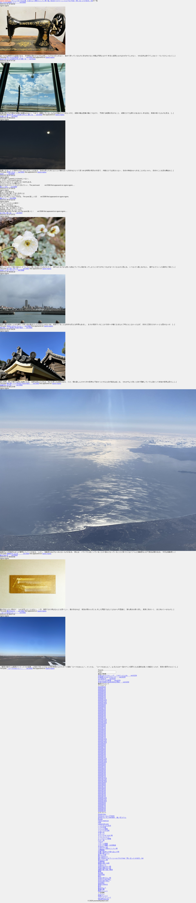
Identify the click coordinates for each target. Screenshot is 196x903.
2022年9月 (102, 763)
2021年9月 (102, 783)
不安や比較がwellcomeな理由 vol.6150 (113, 682)
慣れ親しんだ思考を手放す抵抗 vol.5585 (16, 328)
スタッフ (101, 834)
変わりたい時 (103, 860)
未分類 (100, 873)
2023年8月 (102, 746)
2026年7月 (102, 688)
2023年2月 (102, 755)
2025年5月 (102, 711)
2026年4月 (102, 693)
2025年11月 (102, 701)
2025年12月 (102, 700)
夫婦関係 (101, 861)
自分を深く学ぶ (103, 881)
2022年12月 (102, 759)
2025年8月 (102, 706)
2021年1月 (102, 796)
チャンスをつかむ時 (105, 835)
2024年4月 (102, 732)
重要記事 (101, 889)
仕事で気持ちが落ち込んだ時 (108, 852)
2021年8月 (102, 785)
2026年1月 (102, 698)
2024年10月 (102, 723)
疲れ (99, 876)
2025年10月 (102, 703)
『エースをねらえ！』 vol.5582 (13, 613)
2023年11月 (102, 741)
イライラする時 (103, 830)
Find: (100, 672)
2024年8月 (102, 726)
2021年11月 (102, 780)
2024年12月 (102, 719)
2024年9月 (102, 724)
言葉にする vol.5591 (9, 116)
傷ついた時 (102, 855)
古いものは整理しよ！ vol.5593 (13, 2)
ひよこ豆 (101, 840)
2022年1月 (102, 777)
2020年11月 (102, 799)
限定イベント (103, 891)
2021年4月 (102, 791)
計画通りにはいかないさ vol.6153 (111, 677)
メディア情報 (103, 843)
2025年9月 (102, 705)
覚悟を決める (103, 884)
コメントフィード (104, 897)
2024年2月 (102, 736)
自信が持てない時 (104, 878)
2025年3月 (102, 715)
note (99, 822)
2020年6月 (102, 808)
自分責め (101, 883)
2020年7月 (102, 806)
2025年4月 (102, 713)
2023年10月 (102, 742)
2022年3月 (102, 773)
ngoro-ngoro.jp (103, 821)
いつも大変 (102, 827)
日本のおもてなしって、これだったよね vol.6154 (117, 675)
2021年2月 (102, 794)
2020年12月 (102, 798)
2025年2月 (102, 716)
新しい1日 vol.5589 (8, 187)
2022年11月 (102, 760)
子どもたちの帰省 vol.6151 (109, 680)
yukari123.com (103, 824)
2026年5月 (102, 692)
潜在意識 (101, 874)
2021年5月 (102, 790)
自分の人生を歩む (104, 879)
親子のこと (102, 888)
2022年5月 (102, 770)
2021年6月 (102, 788)
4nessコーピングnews (106, 816)
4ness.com (102, 814)
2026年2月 (102, 697)
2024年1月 (102, 737)
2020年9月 (102, 803)
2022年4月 (102, 772)
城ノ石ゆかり (103, 857)
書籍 (99, 871)
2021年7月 (102, 786)
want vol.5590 (7, 174)
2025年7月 (102, 708)
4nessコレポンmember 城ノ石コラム (112, 817)
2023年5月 (102, 750)
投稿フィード (103, 896)
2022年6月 (102, 768)
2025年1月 (102, 718)
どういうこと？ (103, 837)
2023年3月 (102, 754)
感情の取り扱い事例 (105, 870)
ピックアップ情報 (104, 839)
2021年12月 (102, 778)
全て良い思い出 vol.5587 (11, 213)
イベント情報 (103, 829)
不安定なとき (103, 847)
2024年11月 (102, 721)
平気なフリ (102, 865)
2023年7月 (102, 747)
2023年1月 (102, 757)
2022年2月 (102, 775)
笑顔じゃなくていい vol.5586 (12, 270)
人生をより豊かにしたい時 (108, 848)
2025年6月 (102, 710)
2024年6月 (102, 729)
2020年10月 (102, 801)
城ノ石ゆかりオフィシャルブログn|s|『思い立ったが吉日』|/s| (120, 858)
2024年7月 (102, 728)
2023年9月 (102, 744)
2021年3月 (102, 793)
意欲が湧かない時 (104, 868)
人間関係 (101, 850)
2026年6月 (102, 690)
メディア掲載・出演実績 (107, 845)
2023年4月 (102, 752)
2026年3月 (102, 695)
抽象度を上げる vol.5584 (11, 385)
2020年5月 (102, 809)
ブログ (100, 842)
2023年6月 (102, 749)
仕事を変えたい (103, 853)
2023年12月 (102, 739)
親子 (99, 886)
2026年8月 (102, 687)
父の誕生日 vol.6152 (107, 679)
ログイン (101, 894)
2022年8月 (102, 765)
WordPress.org (103, 899)
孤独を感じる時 (103, 863)
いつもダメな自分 (104, 826)
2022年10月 (102, 762)
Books (100, 819)
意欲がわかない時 (104, 866)
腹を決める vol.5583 (9, 555)
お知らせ (101, 832)
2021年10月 (102, 781)
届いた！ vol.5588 (8, 198)
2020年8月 (102, 804)
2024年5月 (102, 731)
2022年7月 (102, 767)
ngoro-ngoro (50, 57)
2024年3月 (102, 734)
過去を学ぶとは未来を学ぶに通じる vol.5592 (18, 59)
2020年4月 (102, 811)
